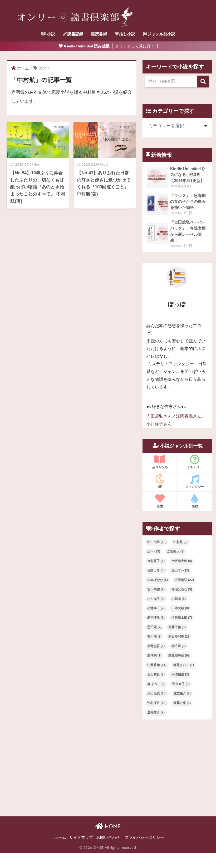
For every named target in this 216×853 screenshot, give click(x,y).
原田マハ (180, 570)
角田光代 (156, 693)
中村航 (180, 542)
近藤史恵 (182, 703)
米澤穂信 (180, 674)
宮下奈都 (156, 589)
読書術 (101, 34)
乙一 (153, 551)
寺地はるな (181, 589)
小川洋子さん (159, 424)
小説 (50, 34)
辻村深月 (156, 703)
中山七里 (156, 542)
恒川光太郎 (181, 617)
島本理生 (156, 617)
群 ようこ (156, 684)
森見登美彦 (178, 655)
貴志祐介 (182, 693)
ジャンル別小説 (161, 34)
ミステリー (195, 467)
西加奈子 (181, 684)
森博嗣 (154, 655)
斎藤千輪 (177, 627)
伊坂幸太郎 (181, 561)
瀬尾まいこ (183, 665)
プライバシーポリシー (144, 837)
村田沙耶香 (178, 636)
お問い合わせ (108, 837)
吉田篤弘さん (159, 416)
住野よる (156, 570)
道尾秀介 (156, 712)
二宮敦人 (175, 551)
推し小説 (127, 34)
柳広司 (178, 646)
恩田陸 (154, 627)
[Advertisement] (177, 763)
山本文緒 (180, 608)
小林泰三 (156, 608)
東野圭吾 (156, 646)
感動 (195, 506)
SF (160, 487)
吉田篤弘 (184, 580)
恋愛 (160, 506)
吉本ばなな (157, 580)
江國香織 (156, 665)
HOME (112, 826)
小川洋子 (156, 599)
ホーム (60, 837)
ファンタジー (194, 487)
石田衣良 (156, 674)
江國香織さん (188, 416)
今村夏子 (156, 561)
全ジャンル (160, 467)
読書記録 (75, 34)
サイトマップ (81, 837)
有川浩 (154, 636)
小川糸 (178, 599)
